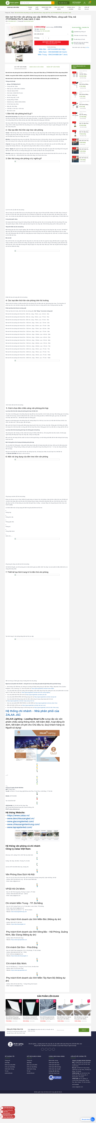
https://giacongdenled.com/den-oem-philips (43, 688)
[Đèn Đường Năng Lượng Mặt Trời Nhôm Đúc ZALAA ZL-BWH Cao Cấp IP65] (75, 94)
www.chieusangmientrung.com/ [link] (23, 824)
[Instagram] (50, 1049)
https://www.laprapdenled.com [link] (19, 939)
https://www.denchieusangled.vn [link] (19, 955)
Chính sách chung (71, 8)
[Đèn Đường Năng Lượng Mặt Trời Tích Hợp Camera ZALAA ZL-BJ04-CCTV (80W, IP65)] (75, 105)
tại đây (87, 47)
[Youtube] (53, 1049)
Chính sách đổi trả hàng (55, 1066)
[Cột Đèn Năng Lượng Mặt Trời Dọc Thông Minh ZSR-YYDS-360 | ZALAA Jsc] (75, 74)
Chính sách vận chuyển (55, 1069)
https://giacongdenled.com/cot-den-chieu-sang (46, 707)
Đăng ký (84, 1030)
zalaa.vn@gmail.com (77, 1086)
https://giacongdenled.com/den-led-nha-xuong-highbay (36, 692)
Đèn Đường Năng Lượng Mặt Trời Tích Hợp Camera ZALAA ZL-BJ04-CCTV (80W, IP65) (84, 104)
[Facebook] (42, 1049)
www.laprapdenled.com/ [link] (19, 827)
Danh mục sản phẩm (46, 8)
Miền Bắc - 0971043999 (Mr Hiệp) (52, 49)
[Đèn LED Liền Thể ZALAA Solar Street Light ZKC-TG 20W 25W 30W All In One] (75, 141)
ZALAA (60, 1092)
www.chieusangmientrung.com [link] (19, 911)
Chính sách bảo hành (54, 1064)
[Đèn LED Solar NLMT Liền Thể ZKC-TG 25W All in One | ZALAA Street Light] (75, 159)
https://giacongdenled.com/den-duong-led (45, 696)
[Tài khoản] (85, 3)
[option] (19, 39)
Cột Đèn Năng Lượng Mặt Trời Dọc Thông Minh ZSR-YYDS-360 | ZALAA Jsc (84, 74)
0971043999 (75, 1084)
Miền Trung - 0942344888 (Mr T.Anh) (53, 54)
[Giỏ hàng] (89, 3)
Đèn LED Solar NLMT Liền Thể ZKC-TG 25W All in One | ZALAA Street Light (84, 158)
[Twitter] (46, 1049)
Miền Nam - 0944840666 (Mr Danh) (53, 52)
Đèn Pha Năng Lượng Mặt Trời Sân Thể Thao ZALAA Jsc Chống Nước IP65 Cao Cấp (84, 114)
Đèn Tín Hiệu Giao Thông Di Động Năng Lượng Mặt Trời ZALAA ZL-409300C (84, 132)
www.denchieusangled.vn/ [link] (20, 818)
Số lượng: (36, 38)
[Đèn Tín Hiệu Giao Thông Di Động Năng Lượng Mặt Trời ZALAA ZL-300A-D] (75, 124)
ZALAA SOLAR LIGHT (84, 138)
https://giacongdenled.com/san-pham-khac (46, 703)
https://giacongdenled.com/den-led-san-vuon (34, 705)
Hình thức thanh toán (54, 1073)
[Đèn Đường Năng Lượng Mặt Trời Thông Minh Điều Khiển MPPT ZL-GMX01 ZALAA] (75, 84)
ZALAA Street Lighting (84, 121)
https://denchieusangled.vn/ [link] (18, 924)
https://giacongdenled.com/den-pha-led (36, 694)
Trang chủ (30, 8)
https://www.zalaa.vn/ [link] (18, 815)
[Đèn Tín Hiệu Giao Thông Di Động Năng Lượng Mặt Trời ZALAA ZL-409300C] (75, 133)
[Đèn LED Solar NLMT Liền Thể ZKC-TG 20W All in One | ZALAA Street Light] (75, 150)
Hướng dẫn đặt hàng (54, 1071)
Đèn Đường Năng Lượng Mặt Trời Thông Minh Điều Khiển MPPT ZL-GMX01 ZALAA (83, 84)
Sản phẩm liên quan (48, 996)
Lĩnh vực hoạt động (59, 8)
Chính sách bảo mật (54, 1062)
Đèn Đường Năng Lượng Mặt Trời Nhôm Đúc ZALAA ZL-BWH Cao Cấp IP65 (84, 94)
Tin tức (79, 8)
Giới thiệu (37, 8)
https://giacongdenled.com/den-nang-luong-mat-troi (20, 700)
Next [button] (91, 1011)
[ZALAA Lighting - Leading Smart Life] (12, 3)
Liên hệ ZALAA (86, 8)
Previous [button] (5, 1011)
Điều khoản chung (53, 1060)
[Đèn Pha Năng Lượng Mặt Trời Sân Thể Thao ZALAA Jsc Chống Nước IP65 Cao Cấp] (75, 115)
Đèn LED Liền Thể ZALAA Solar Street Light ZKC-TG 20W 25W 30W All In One (84, 140)
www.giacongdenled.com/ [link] (20, 821)
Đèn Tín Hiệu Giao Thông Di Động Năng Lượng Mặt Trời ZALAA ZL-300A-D (84, 123)
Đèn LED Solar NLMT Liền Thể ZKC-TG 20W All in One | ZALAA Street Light (84, 149)
